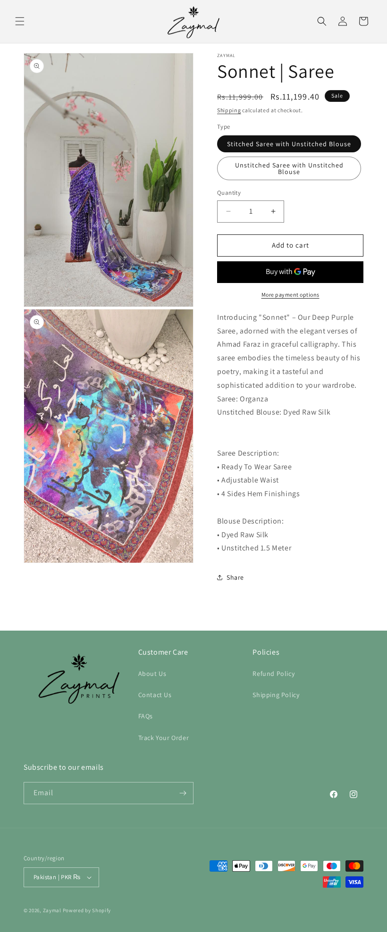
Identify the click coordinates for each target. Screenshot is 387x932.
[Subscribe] (182, 793)
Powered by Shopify (87, 910)
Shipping (229, 110)
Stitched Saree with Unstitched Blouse (289, 144)
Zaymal (52, 910)
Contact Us (155, 695)
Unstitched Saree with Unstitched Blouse (289, 168)
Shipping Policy (275, 695)
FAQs (145, 716)
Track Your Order (163, 737)
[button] (19, 21)
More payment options (290, 294)
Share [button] (235, 577)
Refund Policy (273, 673)
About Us (152, 673)
